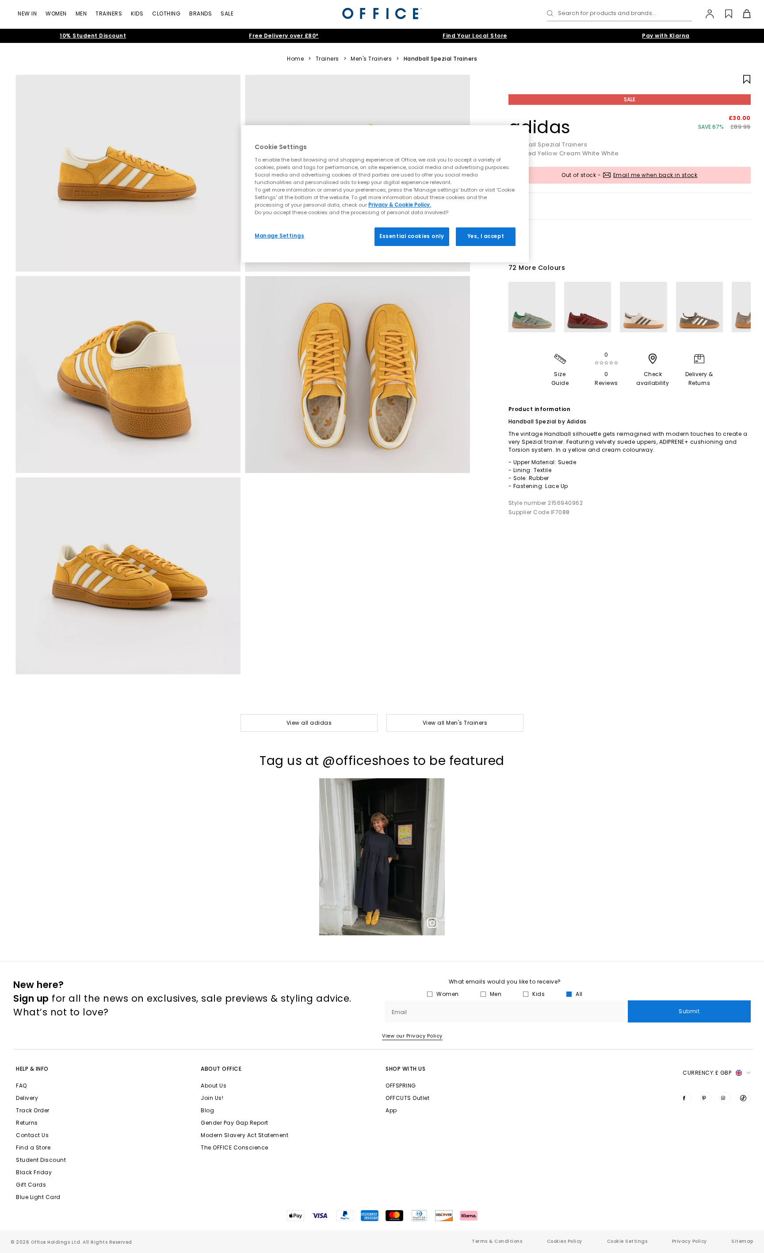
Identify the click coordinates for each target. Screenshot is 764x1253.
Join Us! (212, 1098)
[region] (385, 193)
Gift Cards (31, 1184)
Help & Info (32, 1068)
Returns (27, 1122)
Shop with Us (405, 1068)
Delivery (27, 1098)
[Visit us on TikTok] (745, 1097)
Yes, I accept (485, 236)
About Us (213, 1085)
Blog (207, 1110)
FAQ (21, 1085)
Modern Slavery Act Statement (244, 1135)
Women (56, 13)
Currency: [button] (707, 1072)
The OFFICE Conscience (234, 1147)
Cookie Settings (627, 1241)
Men (81, 13)
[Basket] (741, 14)
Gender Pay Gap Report (234, 1122)
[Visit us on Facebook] (685, 1097)
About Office (221, 1068)
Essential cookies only (411, 236)
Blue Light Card (38, 1197)
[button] (382, 856)
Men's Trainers (371, 58)
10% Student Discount (93, 35)
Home (295, 58)
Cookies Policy (564, 1241)
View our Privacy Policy (412, 1035)
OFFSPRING (401, 1085)
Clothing (166, 13)
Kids (137, 13)
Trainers (109, 13)
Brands (200, 13)
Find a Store (33, 1147)
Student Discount (41, 1160)
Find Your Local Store (475, 35)
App (391, 1110)
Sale (227, 13)
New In (27, 13)
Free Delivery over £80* (284, 35)
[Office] (382, 13)
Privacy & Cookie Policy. (399, 204)
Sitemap (742, 1241)
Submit (689, 1011)
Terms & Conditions (497, 1241)
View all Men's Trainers (455, 722)
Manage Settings (280, 235)
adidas (539, 127)
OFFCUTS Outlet (407, 1098)
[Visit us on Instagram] (725, 1097)
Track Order (33, 1110)
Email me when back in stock (655, 175)
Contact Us (32, 1135)
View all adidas (309, 722)
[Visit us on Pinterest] (705, 1097)
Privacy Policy (689, 1241)
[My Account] (705, 14)
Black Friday (34, 1172)
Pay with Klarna (666, 35)
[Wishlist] (723, 14)
